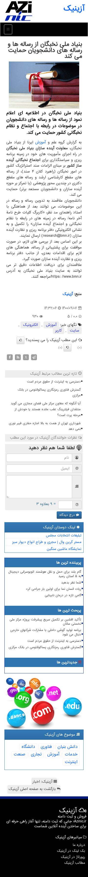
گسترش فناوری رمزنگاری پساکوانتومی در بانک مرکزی (49, 392)
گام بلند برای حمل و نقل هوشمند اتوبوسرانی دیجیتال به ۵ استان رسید (44, 573)
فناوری (46, 746)
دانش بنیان (67, 746)
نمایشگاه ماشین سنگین (64, 549)
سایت (74, 331)
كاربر (58, 331)
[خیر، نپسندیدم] (67, 347)
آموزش (40, 142)
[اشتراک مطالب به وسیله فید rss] (17, 357)
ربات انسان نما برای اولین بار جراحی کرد (53, 589)
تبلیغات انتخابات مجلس (63, 535)
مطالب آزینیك (74, 862)
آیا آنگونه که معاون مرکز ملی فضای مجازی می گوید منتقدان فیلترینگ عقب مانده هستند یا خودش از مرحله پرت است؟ (46, 409)
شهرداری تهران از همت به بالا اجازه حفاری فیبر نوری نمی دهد (45, 426)
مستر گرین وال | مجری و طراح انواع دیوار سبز (46, 542)
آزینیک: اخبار (43, 782)
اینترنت (71, 762)
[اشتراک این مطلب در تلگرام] (34, 357)
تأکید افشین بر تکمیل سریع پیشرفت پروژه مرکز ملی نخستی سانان (45, 621)
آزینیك (68, 294)
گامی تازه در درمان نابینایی (63, 595)
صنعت (19, 754)
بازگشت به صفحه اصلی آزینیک (33, 789)
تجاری (36, 754)
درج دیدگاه (67, 515)
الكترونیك (30, 325)
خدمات (71, 754)
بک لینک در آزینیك (71, 850)
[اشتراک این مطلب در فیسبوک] (9, 357)
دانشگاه (28, 746)
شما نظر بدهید (71, 582)
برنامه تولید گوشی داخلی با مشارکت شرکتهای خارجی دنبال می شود (45, 632)
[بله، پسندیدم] (20, 340)
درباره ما (79, 845)
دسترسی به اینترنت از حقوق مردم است (54, 381)
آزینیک (74, 8)
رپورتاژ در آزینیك (73, 857)
